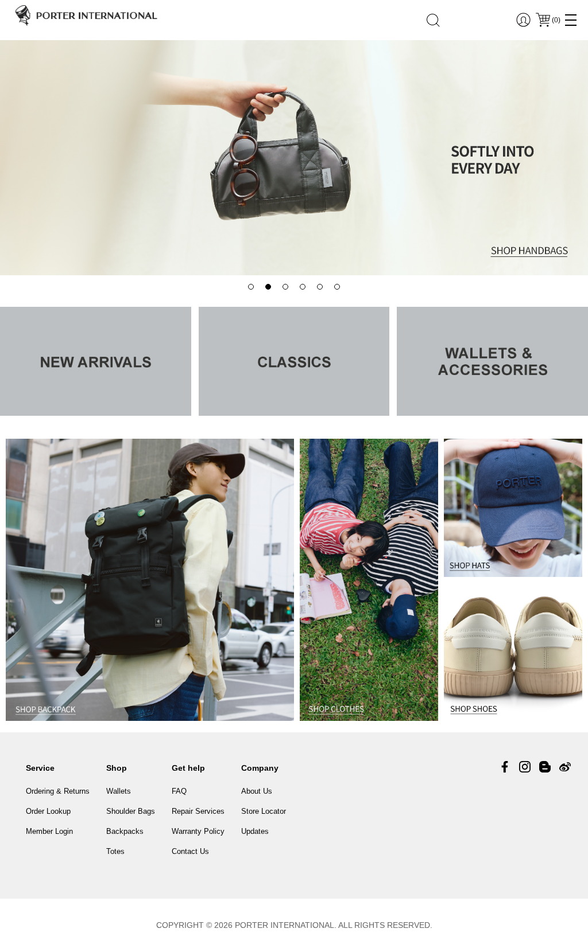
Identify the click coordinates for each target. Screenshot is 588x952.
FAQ (179, 791)
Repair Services (198, 811)
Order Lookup (48, 811)
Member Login (49, 831)
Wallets (118, 791)
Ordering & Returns (58, 791)
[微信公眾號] (545, 766)
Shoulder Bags (130, 811)
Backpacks (125, 831)
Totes (115, 851)
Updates (255, 831)
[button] (251, 287)
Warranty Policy (198, 831)
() (556, 20)
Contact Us (190, 851)
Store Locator (263, 811)
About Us (256, 791)
